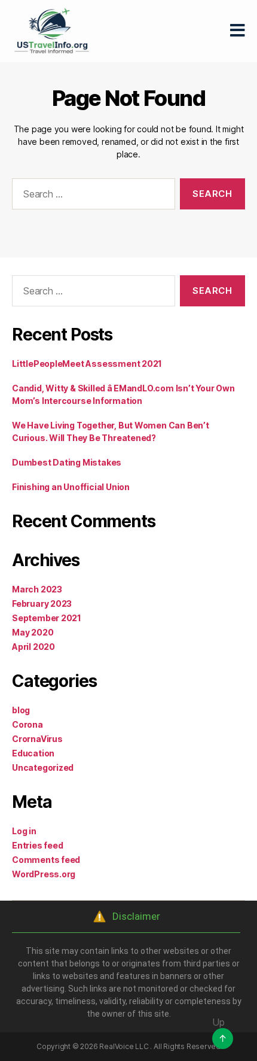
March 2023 (37, 589)
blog (21, 710)
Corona (27, 724)
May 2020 (32, 632)
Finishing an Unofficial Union (71, 487)
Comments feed (46, 860)
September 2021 (46, 618)
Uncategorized (43, 767)
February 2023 (42, 603)
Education (33, 753)
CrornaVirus (37, 739)
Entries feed (37, 845)
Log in (24, 831)
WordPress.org (43, 874)
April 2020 (33, 647)
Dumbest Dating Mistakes (66, 462)
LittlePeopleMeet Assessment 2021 (87, 363)
